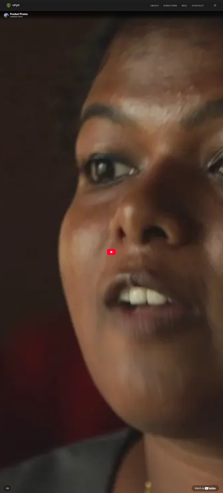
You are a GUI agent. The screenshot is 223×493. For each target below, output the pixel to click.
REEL (184, 5)
